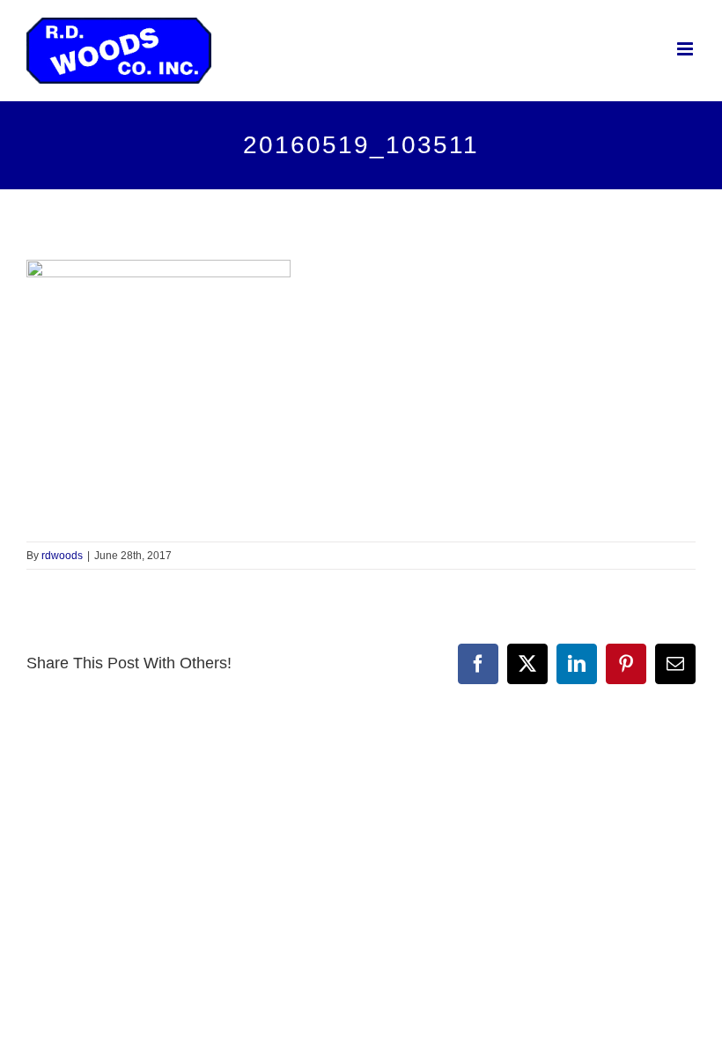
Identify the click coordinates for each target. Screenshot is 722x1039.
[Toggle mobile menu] (686, 49)
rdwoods (62, 555)
